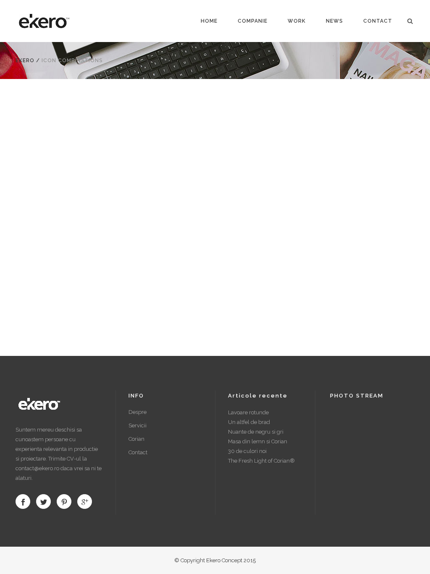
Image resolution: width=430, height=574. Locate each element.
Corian (136, 439)
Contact (137, 452)
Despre (137, 412)
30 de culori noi (247, 451)
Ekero (25, 60)
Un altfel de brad (249, 422)
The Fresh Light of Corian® (261, 461)
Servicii (137, 425)
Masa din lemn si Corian (257, 441)
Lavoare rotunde (248, 412)
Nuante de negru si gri (255, 432)
